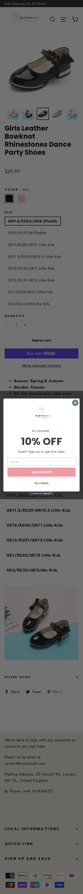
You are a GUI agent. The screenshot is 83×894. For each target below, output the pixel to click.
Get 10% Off (41, 472)
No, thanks (41, 483)
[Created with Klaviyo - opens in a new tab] (41, 493)
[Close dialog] (75, 403)
